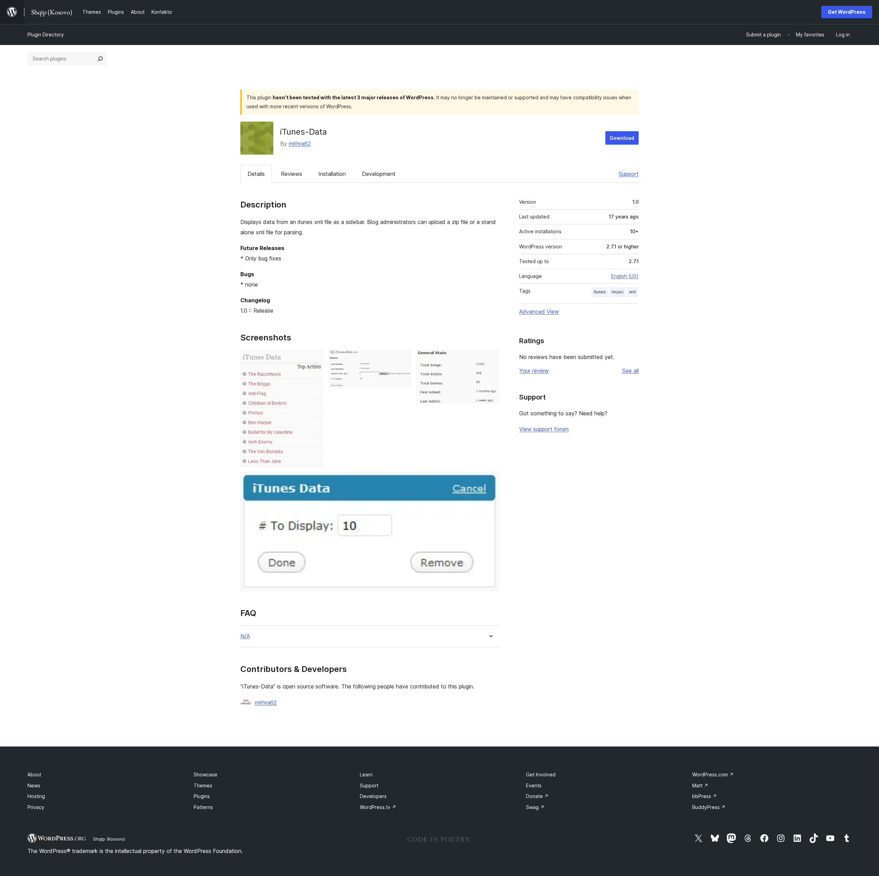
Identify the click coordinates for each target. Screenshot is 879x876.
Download (622, 138)
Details (256, 173)
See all (630, 370)
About (34, 774)
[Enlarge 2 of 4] (401, 359)
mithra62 (300, 143)
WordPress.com (713, 774)
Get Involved (541, 774)
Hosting (36, 796)
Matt (700, 785)
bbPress (704, 796)
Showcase (205, 774)
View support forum (544, 429)
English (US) (625, 276)
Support (629, 173)
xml (632, 291)
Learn (366, 774)
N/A (245, 636)
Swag (535, 807)
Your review (534, 370)
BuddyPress (709, 807)
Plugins (202, 796)
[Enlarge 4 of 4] (490, 481)
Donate (537, 796)
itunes (600, 291)
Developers (373, 796)
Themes (203, 785)
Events (533, 785)
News (33, 785)
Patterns (203, 807)
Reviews (291, 173)
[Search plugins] (100, 59)
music (618, 291)
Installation (332, 173)
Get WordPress (847, 12)
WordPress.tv (378, 807)
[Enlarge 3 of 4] (490, 359)
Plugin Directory (45, 34)
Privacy (35, 807)
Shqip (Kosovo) (109, 839)
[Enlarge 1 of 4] (313, 359)
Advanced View (539, 311)
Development (379, 173)
